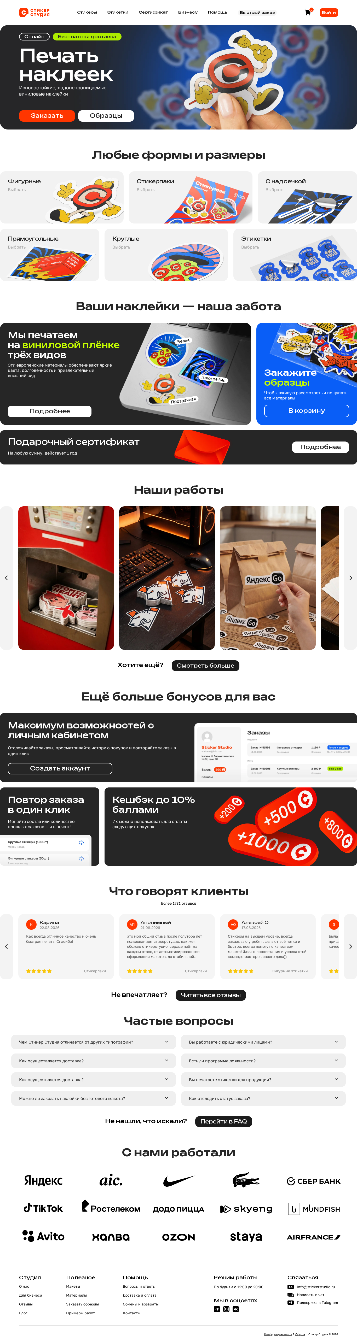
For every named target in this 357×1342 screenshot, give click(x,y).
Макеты (73, 1286)
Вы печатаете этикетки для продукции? (230, 1079)
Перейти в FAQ (223, 1122)
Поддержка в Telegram (317, 1302)
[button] (93, 1042)
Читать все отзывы (211, 995)
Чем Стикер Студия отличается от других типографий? (76, 1042)
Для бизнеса (30, 1295)
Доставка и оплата (140, 1295)
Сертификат (153, 12)
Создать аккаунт (60, 769)
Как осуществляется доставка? (51, 1060)
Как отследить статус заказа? (219, 1098)
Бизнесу (188, 12)
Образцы (106, 116)
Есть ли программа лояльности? (222, 1060)
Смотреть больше (205, 666)
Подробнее (50, 411)
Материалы (76, 1295)
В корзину (307, 411)
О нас (24, 1286)
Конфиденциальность (278, 1334)
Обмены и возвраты (141, 1304)
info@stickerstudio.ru (316, 1287)
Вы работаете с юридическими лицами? (230, 1042)
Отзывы (26, 1304)
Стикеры (87, 12)
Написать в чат (310, 1294)
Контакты (131, 1313)
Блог (23, 1313)
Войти (329, 12)
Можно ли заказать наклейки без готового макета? (72, 1098)
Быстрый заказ (257, 12)
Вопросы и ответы (139, 1286)
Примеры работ (80, 1313)
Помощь (217, 12)
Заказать (47, 116)
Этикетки (117, 12)
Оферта (300, 1334)
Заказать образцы (82, 1304)
